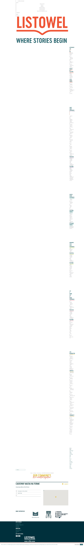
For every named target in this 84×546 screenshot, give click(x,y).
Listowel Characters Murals (71, 53)
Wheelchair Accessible (72, 165)
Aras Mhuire (71, 276)
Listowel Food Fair (71, 219)
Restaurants (72, 307)
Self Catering (71, 252)
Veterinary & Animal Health (71, 413)
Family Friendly (71, 160)
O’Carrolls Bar (71, 337)
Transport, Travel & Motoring (71, 409)
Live (70, 352)
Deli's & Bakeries (71, 305)
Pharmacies (72, 153)
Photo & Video (71, 400)
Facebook (16, 536)
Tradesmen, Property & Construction (72, 406)
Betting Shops (71, 120)
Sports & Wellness (71, 428)
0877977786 (20, 493)
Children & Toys (71, 127)
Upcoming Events (71, 66)
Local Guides (71, 80)
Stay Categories (72, 246)
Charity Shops (71, 126)
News (17, 14)
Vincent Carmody (71, 77)
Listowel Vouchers (42, 9)
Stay (71, 244)
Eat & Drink (71, 292)
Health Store (71, 147)
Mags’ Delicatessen (72, 176)
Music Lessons (71, 398)
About (17, 2)
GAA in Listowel (71, 92)
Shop (71, 107)
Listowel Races (71, 213)
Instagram (20, 536)
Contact (71, 468)
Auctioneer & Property (72, 377)
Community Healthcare (72, 420)
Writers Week (71, 217)
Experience (72, 47)
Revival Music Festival (71, 215)
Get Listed (17, 526)
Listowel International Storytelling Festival (72, 227)
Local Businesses (71, 67)
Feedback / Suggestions (19, 524)
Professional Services (72, 403)
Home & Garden (71, 149)
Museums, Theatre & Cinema (71, 63)
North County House (71, 267)
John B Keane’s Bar (71, 335)
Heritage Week (71, 222)
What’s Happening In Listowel (71, 359)
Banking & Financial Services (71, 380)
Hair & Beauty (71, 145)
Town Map (18, 12)
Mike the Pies (70, 332)
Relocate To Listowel (71, 355)
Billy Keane (71, 73)
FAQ (16, 532)
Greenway (72, 242)
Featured (71, 319)
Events (71, 194)
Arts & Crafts (70, 56)
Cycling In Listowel (71, 83)
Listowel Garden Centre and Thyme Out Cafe (71, 173)
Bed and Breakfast (71, 248)
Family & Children (71, 201)
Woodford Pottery (71, 180)
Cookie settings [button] (77, 544)
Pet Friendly (71, 163)
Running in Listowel (71, 88)
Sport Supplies (71, 155)
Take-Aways (71, 308)
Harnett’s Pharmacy (71, 178)
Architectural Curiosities (72, 90)
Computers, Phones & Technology (72, 130)
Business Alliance (42, 7)
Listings (34, 473)
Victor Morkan (71, 75)
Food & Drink (71, 204)
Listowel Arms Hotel (71, 274)
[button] (55, 497)
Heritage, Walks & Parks (71, 60)
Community (39, 473)
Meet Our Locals (71, 365)
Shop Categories (72, 109)
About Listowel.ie (18, 530)
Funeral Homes (71, 382)
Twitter (18, 536)
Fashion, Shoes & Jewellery (71, 134)
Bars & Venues (71, 301)
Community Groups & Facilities (72, 417)
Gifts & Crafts (70, 143)
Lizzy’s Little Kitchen (71, 265)
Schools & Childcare (71, 425)
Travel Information (42, 8)
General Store (71, 141)
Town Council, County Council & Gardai (71, 431)
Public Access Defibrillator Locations (72, 368)
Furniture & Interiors (71, 384)
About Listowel (42, 3)
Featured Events (71, 211)
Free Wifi (70, 161)
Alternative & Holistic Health (72, 374)
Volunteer (17, 531)
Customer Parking (71, 158)
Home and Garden (71, 152)
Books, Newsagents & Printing (72, 123)
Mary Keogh (71, 78)
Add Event (17, 527)
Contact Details (18, 523)
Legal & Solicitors (71, 393)
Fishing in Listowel (71, 85)
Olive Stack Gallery (71, 168)
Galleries (42, 6)
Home (31, 473)
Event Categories (72, 196)
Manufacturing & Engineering (72, 396)
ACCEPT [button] (81, 544)
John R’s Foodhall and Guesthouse (72, 271)
